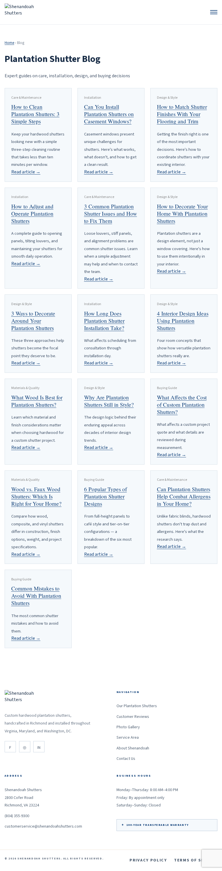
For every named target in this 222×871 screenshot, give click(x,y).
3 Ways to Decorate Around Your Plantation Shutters (33, 320)
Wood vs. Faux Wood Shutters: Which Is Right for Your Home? (36, 496)
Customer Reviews (132, 717)
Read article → (25, 172)
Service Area (127, 737)
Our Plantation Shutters (136, 706)
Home (9, 42)
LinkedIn (39, 746)
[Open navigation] (213, 12)
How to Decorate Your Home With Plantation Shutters (182, 213)
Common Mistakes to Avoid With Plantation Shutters (36, 595)
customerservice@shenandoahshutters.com (43, 826)
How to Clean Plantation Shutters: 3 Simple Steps (35, 114)
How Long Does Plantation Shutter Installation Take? (104, 320)
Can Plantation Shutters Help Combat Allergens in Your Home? (183, 496)
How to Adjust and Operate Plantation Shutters (32, 213)
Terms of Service (195, 860)
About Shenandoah (132, 748)
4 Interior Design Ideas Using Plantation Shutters (182, 320)
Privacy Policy (148, 860)
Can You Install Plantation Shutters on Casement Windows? (109, 114)
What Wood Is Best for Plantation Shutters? (36, 401)
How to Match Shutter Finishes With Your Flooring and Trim (182, 114)
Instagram (24, 746)
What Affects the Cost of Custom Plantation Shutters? (182, 404)
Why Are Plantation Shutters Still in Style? (109, 401)
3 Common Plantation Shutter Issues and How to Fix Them (110, 213)
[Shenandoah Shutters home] (22, 12)
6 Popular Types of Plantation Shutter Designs (105, 496)
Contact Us (125, 759)
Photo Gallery (128, 727)
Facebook (10, 746)
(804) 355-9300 (17, 816)
